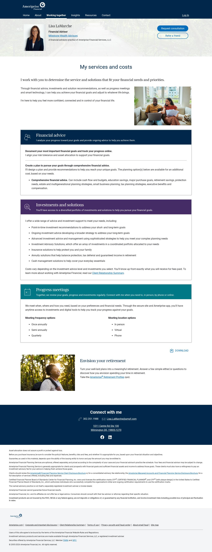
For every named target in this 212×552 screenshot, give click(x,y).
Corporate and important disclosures (41, 525)
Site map (155, 525)
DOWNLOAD (181, 350)
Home (26, 15)
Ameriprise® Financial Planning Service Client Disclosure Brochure (58, 473)
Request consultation (172, 28)
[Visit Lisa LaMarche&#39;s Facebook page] (102, 437)
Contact (106, 15)
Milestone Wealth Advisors (63, 35)
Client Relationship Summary (108, 273)
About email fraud (140, 525)
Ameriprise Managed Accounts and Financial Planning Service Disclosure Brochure (163, 473)
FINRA (65, 540)
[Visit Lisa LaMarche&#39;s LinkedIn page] (110, 437)
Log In (185, 15)
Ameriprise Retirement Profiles (107, 377)
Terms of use (93, 525)
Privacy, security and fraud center (115, 525)
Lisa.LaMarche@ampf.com (122, 418)
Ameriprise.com (16, 525)
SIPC (74, 540)
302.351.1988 (90, 418)
